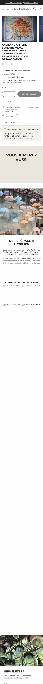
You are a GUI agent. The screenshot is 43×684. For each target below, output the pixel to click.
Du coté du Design (13, 2)
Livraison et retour (10, 122)
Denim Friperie (31, 2)
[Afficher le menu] (3, 9)
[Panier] (39, 9)
